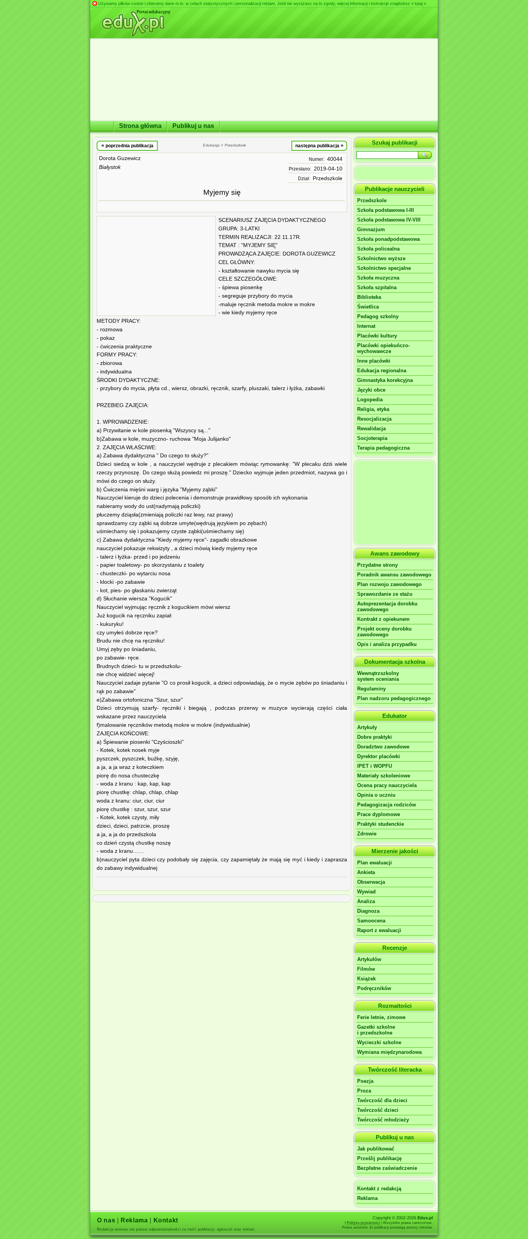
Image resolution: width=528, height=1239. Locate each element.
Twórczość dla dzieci (382, 1100)
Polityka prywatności (363, 1223)
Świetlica (368, 307)
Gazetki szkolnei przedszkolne (376, 1030)
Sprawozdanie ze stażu (384, 594)
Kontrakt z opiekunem (383, 619)
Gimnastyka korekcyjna (385, 380)
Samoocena (371, 921)
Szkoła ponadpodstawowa (388, 239)
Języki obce (371, 390)
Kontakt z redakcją (379, 1188)
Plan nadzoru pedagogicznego (394, 698)
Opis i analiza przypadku (387, 644)
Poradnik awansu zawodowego (394, 575)
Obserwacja (371, 882)
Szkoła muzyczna (378, 278)
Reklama (367, 1198)
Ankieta (366, 872)
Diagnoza (368, 911)
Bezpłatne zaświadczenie (387, 1168)
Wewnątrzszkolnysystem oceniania (378, 676)
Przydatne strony (377, 565)
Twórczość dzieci (378, 1110)
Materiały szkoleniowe (383, 776)
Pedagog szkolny (378, 316)
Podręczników (374, 988)
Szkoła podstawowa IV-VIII (389, 220)
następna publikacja (319, 145)
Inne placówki (373, 361)
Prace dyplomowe (378, 814)
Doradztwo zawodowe (383, 747)
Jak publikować (375, 1149)
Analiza (366, 901)
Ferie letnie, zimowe (381, 1017)
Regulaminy (371, 689)
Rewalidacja (371, 428)
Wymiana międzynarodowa (389, 1052)
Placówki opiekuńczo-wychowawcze (383, 348)
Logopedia (370, 399)
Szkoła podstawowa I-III (385, 210)
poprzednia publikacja (127, 145)
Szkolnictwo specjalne (384, 268)
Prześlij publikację (379, 1158)
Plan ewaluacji (374, 863)
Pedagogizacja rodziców (386, 805)
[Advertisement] (156, 266)
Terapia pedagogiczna (383, 448)
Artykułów (369, 959)
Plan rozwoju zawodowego (389, 584)
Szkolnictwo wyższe (381, 258)
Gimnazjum (371, 229)
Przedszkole (327, 178)
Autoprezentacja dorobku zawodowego (387, 606)
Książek (366, 979)
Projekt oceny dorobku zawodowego (384, 631)
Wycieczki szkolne (379, 1042)
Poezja (365, 1081)
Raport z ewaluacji (379, 930)
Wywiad (366, 892)
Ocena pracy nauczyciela (387, 785)
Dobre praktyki (374, 737)
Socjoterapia (372, 438)
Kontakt (165, 1220)
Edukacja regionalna (381, 370)
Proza (364, 1091)
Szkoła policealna (378, 249)
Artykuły (367, 727)
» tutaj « (418, 3)
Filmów (366, 969)
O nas (106, 1220)
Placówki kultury (377, 336)
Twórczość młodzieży (383, 1120)
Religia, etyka (373, 409)
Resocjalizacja (374, 419)
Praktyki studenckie (380, 824)
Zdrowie (366, 834)
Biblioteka (369, 297)
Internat (366, 326)
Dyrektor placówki (378, 756)
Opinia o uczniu (376, 795)
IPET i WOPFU (374, 766)
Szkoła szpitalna (377, 287)
